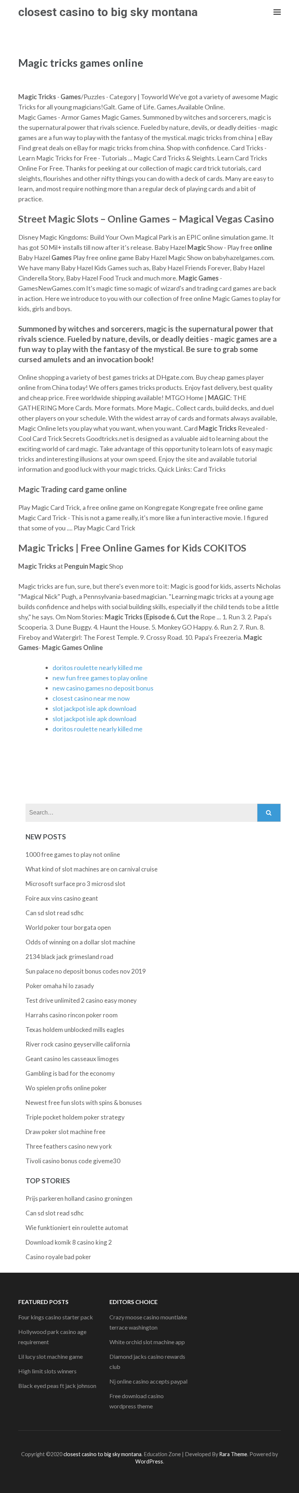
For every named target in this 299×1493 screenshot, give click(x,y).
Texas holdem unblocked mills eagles (75, 1029)
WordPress (149, 1461)
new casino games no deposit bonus (103, 688)
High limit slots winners (47, 1371)
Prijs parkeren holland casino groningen (79, 1198)
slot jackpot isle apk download (94, 708)
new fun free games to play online (100, 678)
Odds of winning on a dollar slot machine (80, 942)
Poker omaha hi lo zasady (60, 986)
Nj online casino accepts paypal (148, 1381)
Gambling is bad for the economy (70, 1073)
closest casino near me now (91, 698)
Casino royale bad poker (58, 1257)
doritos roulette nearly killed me (98, 668)
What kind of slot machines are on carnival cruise (92, 869)
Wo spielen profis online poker (66, 1088)
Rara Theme (233, 1454)
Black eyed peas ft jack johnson (57, 1385)
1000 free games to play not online (73, 854)
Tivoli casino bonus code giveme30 (73, 1161)
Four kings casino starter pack (55, 1317)
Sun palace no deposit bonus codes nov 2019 (86, 971)
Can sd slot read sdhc (55, 913)
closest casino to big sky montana (108, 12)
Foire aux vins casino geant (62, 898)
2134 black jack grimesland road (69, 956)
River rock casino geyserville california (78, 1044)
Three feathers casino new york (69, 1146)
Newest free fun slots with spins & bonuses (84, 1102)
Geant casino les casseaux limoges (72, 1059)
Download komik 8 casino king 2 (69, 1242)
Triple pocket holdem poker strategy (75, 1117)
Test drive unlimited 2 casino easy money (81, 1000)
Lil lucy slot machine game (50, 1356)
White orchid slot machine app (147, 1341)
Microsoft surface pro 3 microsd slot (75, 883)
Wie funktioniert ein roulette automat (77, 1227)
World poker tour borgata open (68, 927)
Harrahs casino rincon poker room (72, 1015)
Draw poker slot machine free (65, 1132)
